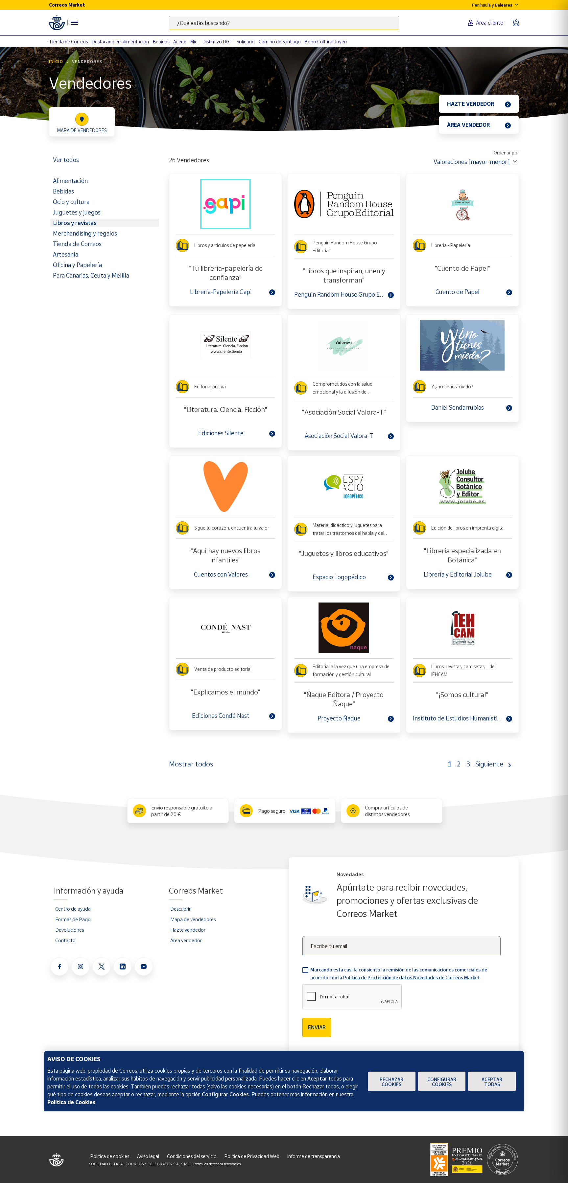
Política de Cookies (71, 1102)
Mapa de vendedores (193, 919)
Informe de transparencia (313, 1156)
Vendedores (87, 61)
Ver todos (66, 159)
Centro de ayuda (73, 909)
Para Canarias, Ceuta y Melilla (91, 275)
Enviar (317, 1027)
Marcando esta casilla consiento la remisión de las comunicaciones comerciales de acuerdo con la (398, 973)
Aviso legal (148, 1156)
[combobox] (284, 23)
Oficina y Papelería (77, 264)
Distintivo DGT (217, 41)
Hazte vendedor (187, 930)
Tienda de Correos (68, 41)
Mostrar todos (191, 764)
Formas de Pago (73, 919)
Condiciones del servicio (192, 1156)
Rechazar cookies (391, 1082)
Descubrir (180, 909)
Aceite (179, 41)
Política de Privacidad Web (252, 1156)
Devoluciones (69, 930)
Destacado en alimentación (120, 41)
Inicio (56, 61)
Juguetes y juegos (77, 212)
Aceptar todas (492, 1082)
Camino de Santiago (280, 41)
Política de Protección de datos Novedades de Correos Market (411, 977)
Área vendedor (186, 940)
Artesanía (65, 254)
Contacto (65, 940)
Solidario (246, 41)
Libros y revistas (74, 222)
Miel (194, 41)
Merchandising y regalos (85, 233)
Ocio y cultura (71, 201)
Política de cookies (109, 1156)
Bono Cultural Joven (326, 41)
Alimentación (70, 180)
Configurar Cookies (441, 1082)
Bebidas (161, 41)
